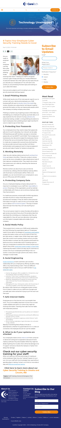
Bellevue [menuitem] (45, 417)
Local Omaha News (48, 168)
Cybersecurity (47, 141)
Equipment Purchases (49, 153)
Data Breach (47, 145)
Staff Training (12, 376)
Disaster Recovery (48, 182)
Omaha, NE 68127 (27, 393)
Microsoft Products (48, 135)
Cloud (45, 147)
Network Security (48, 126)
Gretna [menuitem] (40, 417)
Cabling (45, 180)
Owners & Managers (23, 376)
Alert (44, 164)
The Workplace (47, 130)
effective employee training (16, 364)
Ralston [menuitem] (24, 417)
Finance (45, 159)
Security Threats (48, 124)
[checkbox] (49, 79)
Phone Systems (47, 151)
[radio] (49, 75)
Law (44, 170)
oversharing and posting (32, 232)
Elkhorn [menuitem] (35, 417)
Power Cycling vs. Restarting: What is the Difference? (48, 116)
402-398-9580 (26, 395)
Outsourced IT (47, 143)
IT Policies (45, 184)
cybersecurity (31, 117)
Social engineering (8, 261)
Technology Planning (49, 128)
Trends (45, 137)
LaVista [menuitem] (29, 417)
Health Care (46, 166)
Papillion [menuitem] (18, 417)
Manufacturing (47, 161)
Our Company (47, 155)
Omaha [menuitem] (13, 417)
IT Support (46, 132)
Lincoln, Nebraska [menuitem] (53, 417)
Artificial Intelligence (48, 157)
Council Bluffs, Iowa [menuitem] (16, 421)
